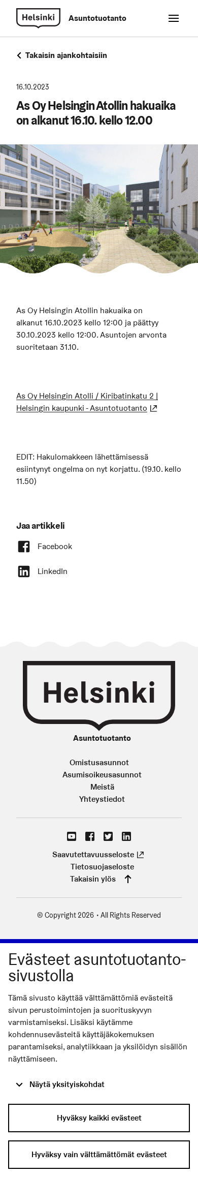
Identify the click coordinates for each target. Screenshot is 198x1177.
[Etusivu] (38, 18)
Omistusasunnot (99, 762)
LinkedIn (53, 571)
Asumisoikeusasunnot (102, 774)
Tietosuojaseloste (102, 866)
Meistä (102, 786)
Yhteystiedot (102, 799)
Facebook (55, 546)
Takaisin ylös (93, 878)
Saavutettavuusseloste (99, 854)
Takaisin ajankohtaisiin (66, 55)
